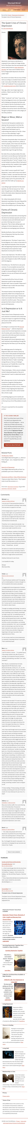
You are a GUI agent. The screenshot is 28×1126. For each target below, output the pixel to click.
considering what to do (10, 86)
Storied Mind (14, 3)
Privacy (18, 1121)
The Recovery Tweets (7, 455)
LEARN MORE (6, 941)
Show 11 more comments (14, 852)
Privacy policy (6, 1096)
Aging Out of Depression (8, 467)
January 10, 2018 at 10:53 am (8, 501)
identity (14, 488)
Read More (22, 1021)
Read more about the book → (13, 445)
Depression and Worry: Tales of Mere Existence (14, 477)
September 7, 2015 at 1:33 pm (8, 802)
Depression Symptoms (13, 486)
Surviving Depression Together (14, 950)
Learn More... (8, 970)
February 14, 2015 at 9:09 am (8, 829)
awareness (4, 488)
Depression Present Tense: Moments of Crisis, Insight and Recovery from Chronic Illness (14, 917)
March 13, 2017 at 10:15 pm (8, 575)
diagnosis (9, 488)
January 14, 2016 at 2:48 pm (8, 650)
